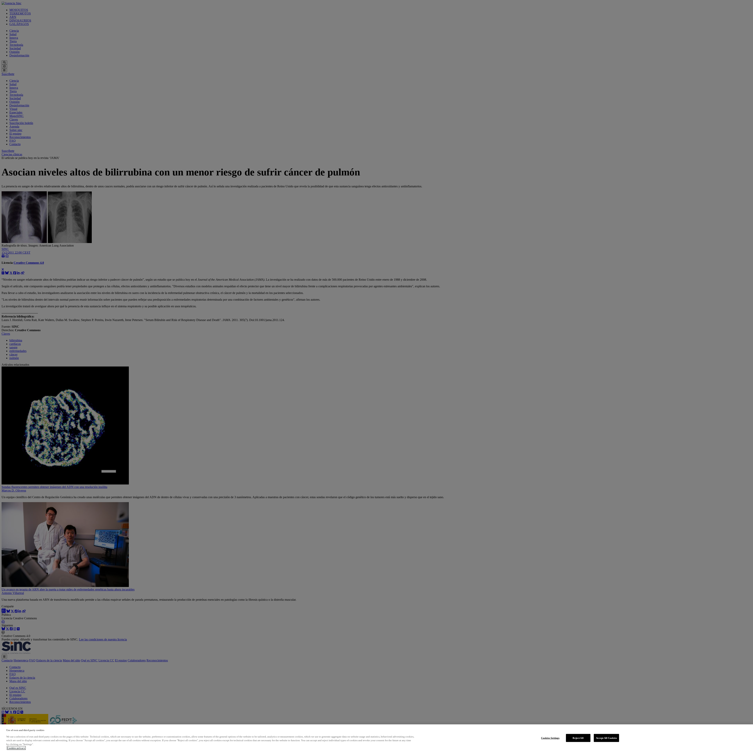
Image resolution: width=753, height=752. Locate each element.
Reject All (578, 737)
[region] (376, 738)
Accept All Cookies (606, 737)
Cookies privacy (16, 748)
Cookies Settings (550, 737)
